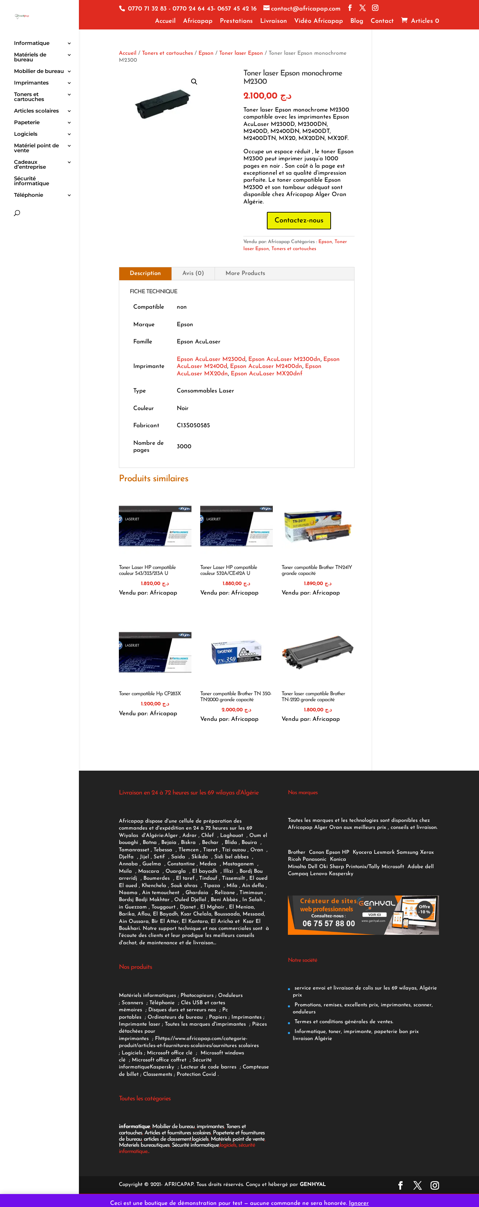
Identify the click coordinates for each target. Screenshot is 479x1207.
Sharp (337, 867)
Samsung (407, 852)
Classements (158, 1074)
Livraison (273, 21)
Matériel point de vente (36, 148)
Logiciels (26, 134)
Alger (171, 835)
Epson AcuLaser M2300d (211, 359)
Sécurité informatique (31, 181)
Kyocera (362, 852)
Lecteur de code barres (209, 1067)
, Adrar (188, 835)
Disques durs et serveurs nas (183, 1010)
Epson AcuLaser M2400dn (266, 366)
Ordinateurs (163, 1017)
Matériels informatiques (147, 995)
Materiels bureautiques (144, 1145)
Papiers (218, 1017)
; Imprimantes (244, 1017)
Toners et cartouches (29, 97)
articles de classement (167, 1139)
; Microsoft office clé (169, 1053)
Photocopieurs (197, 995)
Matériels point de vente (237, 1139)
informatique (134, 1126)
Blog (356, 21)
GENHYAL (313, 1184)
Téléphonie (28, 195)
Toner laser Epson (241, 53)
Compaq (298, 874)
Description (145, 273)
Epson (206, 53)
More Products (245, 273)
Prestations (236, 21)
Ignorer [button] (359, 1203)
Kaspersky (164, 1067)
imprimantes (210, 1126)
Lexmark (384, 852)
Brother (297, 852)
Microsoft (394, 867)
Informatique (31, 43)
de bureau (191, 1017)
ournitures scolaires (236, 1045)
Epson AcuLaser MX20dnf (267, 374)
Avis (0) (193, 273)
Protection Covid (196, 1074)
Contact (382, 21)
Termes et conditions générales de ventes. (343, 1022)
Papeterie (27, 123)
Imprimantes (31, 83)
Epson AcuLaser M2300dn (284, 359)
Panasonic (314, 859)
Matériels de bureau (30, 57)
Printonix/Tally (363, 867)
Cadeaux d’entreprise (30, 165)
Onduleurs (230, 995)
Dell (312, 867)
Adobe (415, 867)
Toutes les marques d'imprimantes (206, 1024)
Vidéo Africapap (318, 21)
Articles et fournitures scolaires (177, 1133)
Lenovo (318, 874)
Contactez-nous (299, 220)
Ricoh (294, 859)
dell (429, 867)
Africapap (197, 21)
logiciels (200, 1139)
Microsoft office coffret (161, 1060)
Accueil (165, 21)
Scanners (133, 1003)
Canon (316, 852)
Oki (323, 867)
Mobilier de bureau (39, 71)
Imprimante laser (139, 1024)
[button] (194, 81)
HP (345, 852)
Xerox (427, 852)
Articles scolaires (36, 111)
